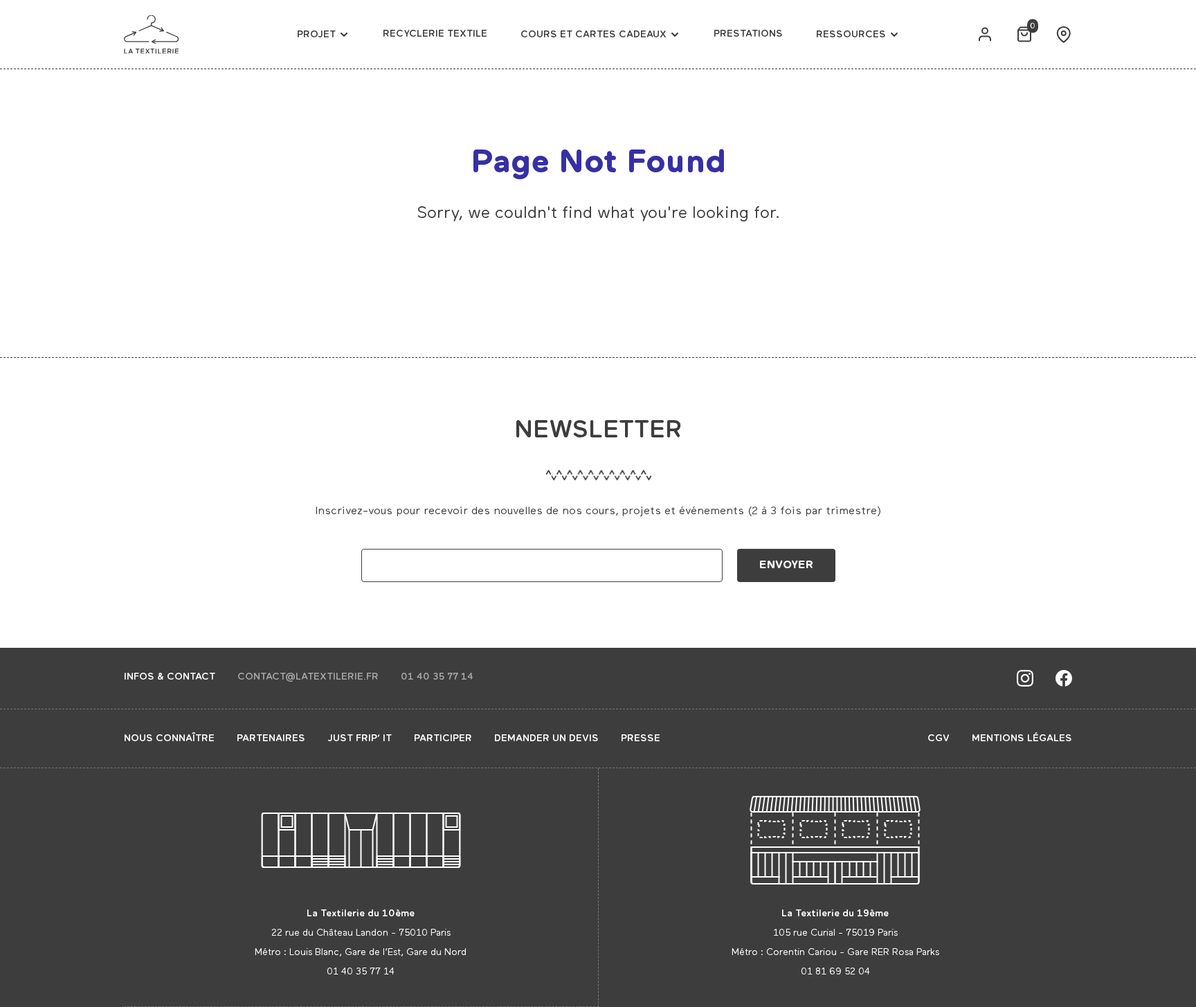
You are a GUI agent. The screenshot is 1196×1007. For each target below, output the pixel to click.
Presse (640, 738)
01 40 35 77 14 (437, 677)
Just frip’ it (359, 738)
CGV (938, 738)
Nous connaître (169, 738)
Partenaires (271, 738)
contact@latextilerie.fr (308, 677)
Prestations (748, 34)
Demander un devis (546, 738)
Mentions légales (1022, 738)
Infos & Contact (169, 677)
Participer (443, 738)
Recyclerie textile (435, 34)
